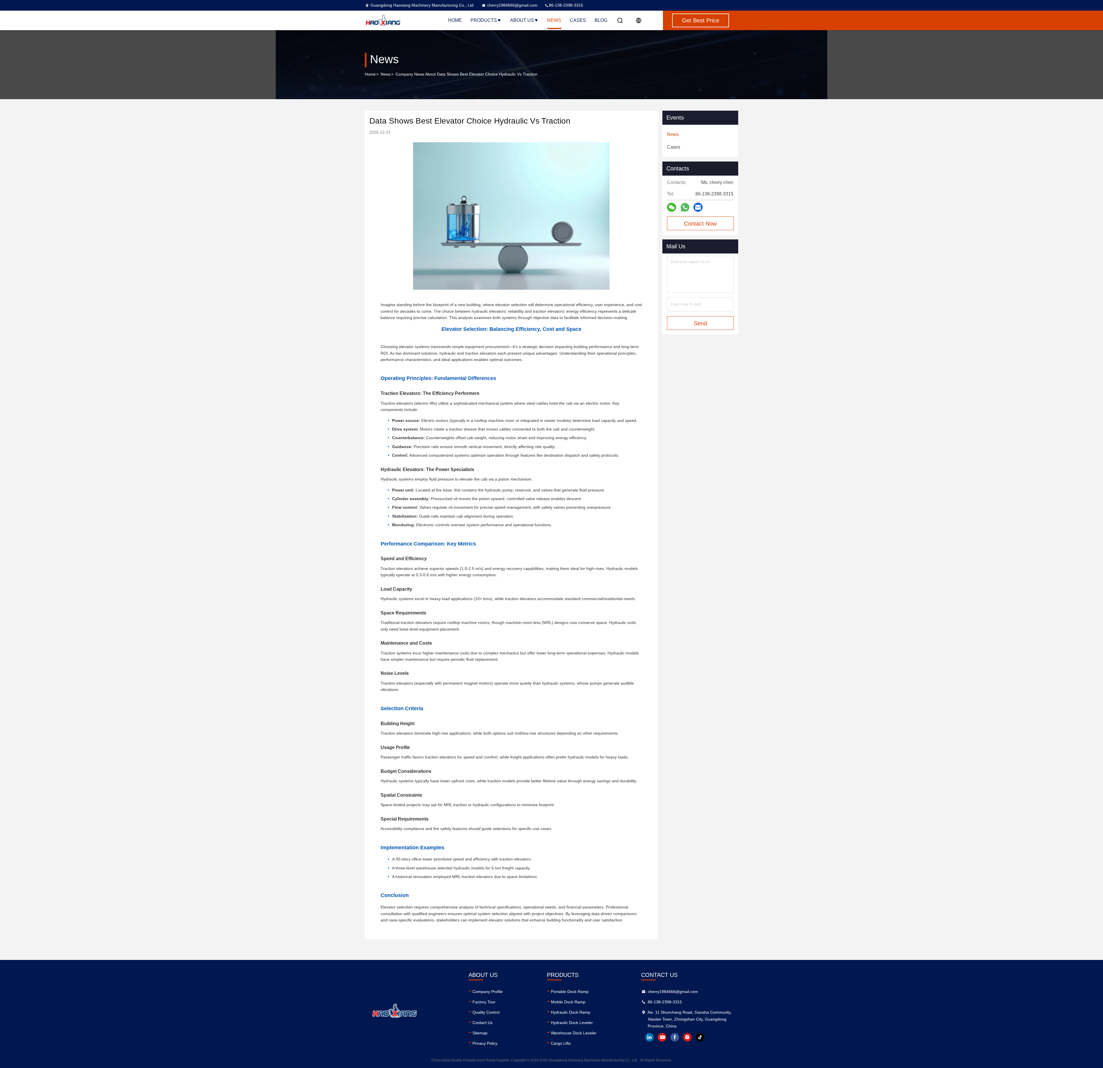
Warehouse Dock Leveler (574, 1033)
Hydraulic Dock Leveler (572, 1022)
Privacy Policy (485, 1043)
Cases (578, 20)
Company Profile (488, 991)
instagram (687, 1037)
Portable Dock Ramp (570, 991)
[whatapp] (685, 207)
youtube (662, 1037)
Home (455, 20)
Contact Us (483, 1022)
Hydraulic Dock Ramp (570, 1012)
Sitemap (480, 1033)
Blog (601, 20)
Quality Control (486, 1012)
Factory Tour (484, 1002)
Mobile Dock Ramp (568, 1002)
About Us (522, 20)
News (554, 20)
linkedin (649, 1037)
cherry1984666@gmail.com (512, 5)
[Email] (698, 207)
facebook (674, 1037)
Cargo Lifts (561, 1043)
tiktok (700, 1037)
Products (483, 20)
